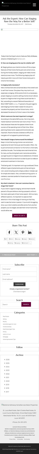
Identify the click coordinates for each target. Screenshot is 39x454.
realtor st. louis (7, 334)
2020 (7, 381)
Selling (11, 243)
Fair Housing (27, 439)
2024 (7, 367)
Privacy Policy (12, 439)
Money (4, 332)
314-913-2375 (22, 422)
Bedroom (32, 239)
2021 (7, 377)
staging (18, 243)
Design (25, 239)
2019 (7, 385)
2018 (7, 388)
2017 (7, 392)
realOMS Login (19, 451)
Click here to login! (19, 292)
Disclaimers (33, 449)
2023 (7, 370)
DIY (6, 239)
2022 (7, 374)
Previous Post (10, 255)
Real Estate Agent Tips (9, 329)
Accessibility (20, 439)
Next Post (31, 255)
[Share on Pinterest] (22, 232)
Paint (11, 239)
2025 (7, 363)
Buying (18, 239)
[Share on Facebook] (9, 232)
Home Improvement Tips (9, 339)
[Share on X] (16, 232)
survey (15, 104)
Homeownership (7, 326)
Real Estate (6, 316)
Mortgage (5, 337)
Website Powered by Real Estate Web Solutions (19, 446)
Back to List (19, 215)
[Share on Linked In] (29, 232)
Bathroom (25, 243)
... (30, 243)
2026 (7, 360)
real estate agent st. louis (9, 324)
